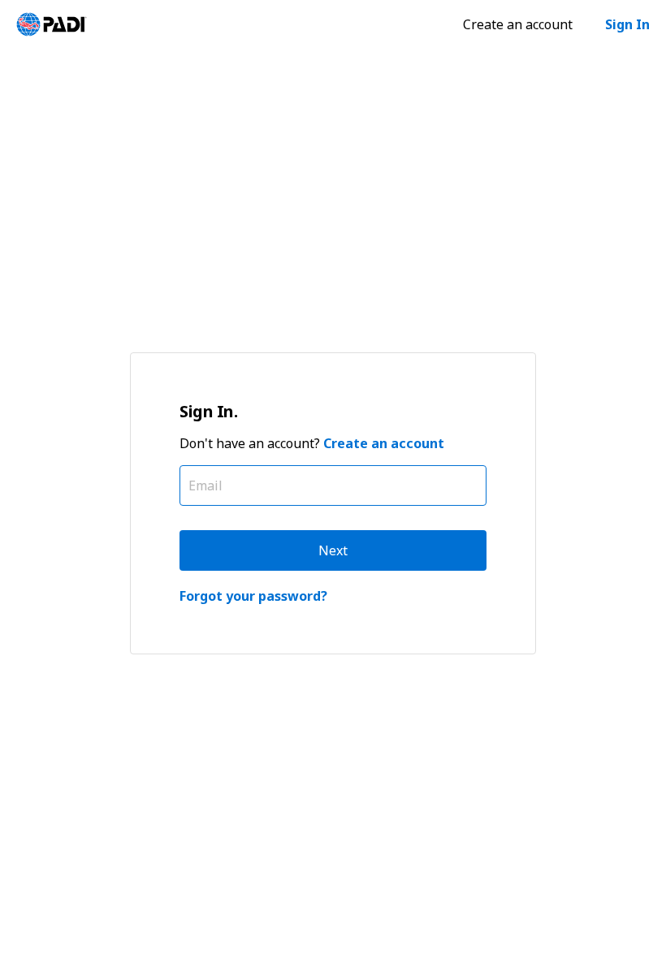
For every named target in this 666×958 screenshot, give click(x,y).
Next (333, 550)
